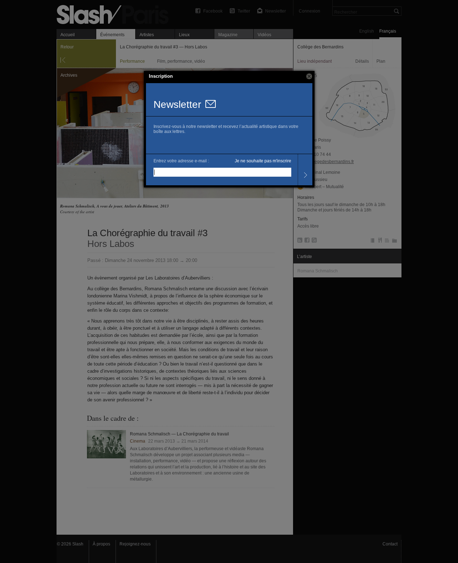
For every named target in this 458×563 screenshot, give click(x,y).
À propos (101, 544)
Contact (390, 544)
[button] (309, 76)
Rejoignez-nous (135, 544)
